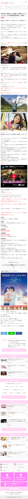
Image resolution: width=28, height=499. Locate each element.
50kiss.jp (7, 191)
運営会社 (7, 492)
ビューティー (5, 467)
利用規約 (12, 492)
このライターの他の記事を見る (14, 350)
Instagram (18, 392)
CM (12, 386)
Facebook (5, 392)
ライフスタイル (20, 464)
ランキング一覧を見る (14, 429)
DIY (17, 386)
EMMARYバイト (7, 389)
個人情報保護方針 (19, 492)
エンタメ (2, 17)
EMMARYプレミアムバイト (19, 389)
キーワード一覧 (14, 397)
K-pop (24, 392)
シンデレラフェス (20, 467)
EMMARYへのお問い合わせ (14, 493)
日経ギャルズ (5, 464)
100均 (7, 386)
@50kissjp (9, 192)
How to (11, 392)
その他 (18, 470)
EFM (22, 386)
